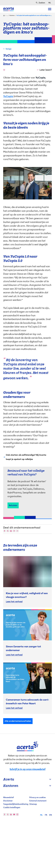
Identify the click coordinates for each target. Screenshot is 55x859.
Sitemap (33, 804)
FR (46, 815)
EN (50, 815)
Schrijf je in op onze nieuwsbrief (27, 769)
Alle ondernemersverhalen (18, 721)
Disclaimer (8, 801)
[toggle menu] (50, 9)
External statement (37, 801)
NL (41, 815)
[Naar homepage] (8, 9)
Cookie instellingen (11, 807)
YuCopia (8, 96)
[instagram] (17, 814)
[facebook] (4, 814)
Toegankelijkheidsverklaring (15, 804)
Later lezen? (46, 69)
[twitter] (7, 814)
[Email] (14, 531)
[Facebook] (4, 531)
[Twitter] (7, 531)
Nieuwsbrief (8, 797)
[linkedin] (11, 814)
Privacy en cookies (37, 797)
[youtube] (14, 814)
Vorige (8, 49)
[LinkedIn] (11, 531)
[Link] (17, 531)
